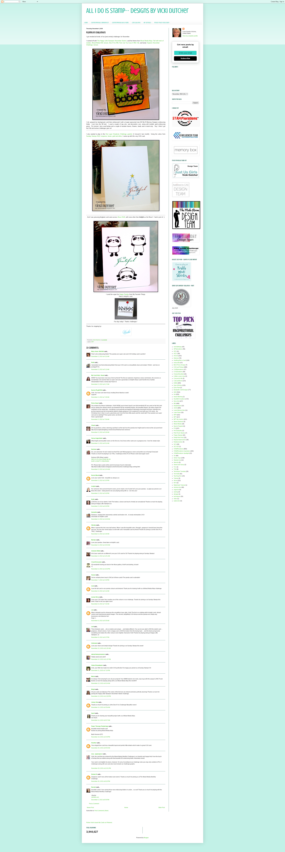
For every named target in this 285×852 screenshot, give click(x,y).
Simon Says (177, 458)
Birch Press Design (179, 365)
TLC (175, 467)
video (175, 498)
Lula (92, 586)
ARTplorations (178, 349)
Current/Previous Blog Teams (120, 22)
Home (86, 22)
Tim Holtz (176, 474)
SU (175, 455)
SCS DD (176, 446)
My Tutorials (147, 22)
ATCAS (176, 356)
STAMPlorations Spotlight (181, 453)
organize (176, 489)
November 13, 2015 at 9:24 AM (100, 683)
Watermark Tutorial (179, 485)
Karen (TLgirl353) (96, 390)
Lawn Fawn (177, 412)
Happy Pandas (124, 294)
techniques (177, 496)
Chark (93, 425)
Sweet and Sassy (179, 464)
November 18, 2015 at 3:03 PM (100, 737)
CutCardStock (178, 381)
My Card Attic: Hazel (97, 375)
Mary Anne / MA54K (97, 351)
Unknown (94, 643)
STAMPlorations (178, 449)
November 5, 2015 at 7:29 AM (100, 397)
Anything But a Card (180, 360)
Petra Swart (95, 403)
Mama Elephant (178, 421)
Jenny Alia (94, 702)
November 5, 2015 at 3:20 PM (100, 480)
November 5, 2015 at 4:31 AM (100, 356)
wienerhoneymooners (98, 654)
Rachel (93, 787)
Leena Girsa (95, 597)
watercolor (177, 501)
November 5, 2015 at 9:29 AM (100, 432)
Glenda (93, 525)
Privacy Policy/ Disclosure (161, 22)
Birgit (93, 689)
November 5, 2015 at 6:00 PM (100, 506)
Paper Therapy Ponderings (99, 726)
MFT (92, 341)
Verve (175, 480)
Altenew (176, 358)
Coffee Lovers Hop (179, 376)
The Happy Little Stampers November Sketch (111, 41)
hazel (93, 713)
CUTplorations (178, 371)
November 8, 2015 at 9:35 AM (100, 620)
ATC (175, 351)
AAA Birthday (178, 347)
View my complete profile (190, 36)
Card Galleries (136, 22)
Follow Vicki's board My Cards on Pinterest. (99, 822)
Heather (93, 743)
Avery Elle (177, 362)
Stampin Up (177, 460)
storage (176, 494)
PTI (175, 428)
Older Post (161, 807)
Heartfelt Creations (179, 399)
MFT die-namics (178, 419)
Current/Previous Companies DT (100, 22)
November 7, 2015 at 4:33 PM (100, 580)
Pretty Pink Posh (179, 437)
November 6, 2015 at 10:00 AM (100, 545)
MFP (175, 415)
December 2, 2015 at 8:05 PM (100, 800)
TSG (175, 469)
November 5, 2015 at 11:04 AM (100, 469)
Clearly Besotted (179, 374)
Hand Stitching (178, 396)
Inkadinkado (177, 405)
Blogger (146, 837)
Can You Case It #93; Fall (131, 43)
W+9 (175, 483)
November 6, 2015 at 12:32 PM (100, 569)
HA (175, 394)
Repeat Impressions (180, 440)
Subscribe (185, 58)
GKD (175, 392)
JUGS (175, 408)
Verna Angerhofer (97, 438)
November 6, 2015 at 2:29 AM (100, 534)
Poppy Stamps (178, 435)
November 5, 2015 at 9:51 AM (100, 443)
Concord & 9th (178, 378)
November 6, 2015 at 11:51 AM (100, 556)
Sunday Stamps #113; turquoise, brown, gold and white (104, 136)
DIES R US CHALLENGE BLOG (101, 459)
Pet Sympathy (178, 430)
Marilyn (93, 540)
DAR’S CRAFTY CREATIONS (100, 461)
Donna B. (94, 774)
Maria (93, 676)
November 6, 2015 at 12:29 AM (100, 519)
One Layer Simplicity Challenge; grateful (119, 134)
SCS (175, 444)
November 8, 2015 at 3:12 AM (100, 591)
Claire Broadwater (97, 665)
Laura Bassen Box (179, 410)
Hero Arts (176, 401)
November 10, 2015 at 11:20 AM (101, 648)
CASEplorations (178, 369)
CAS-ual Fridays (179, 367)
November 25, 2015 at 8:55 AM (100, 748)
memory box (177, 487)
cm (92, 610)
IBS (175, 403)
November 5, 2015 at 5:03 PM (100, 493)
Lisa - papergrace (96, 754)
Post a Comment (94, 803)
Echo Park (177, 387)
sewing (176, 492)
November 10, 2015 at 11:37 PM (101, 659)
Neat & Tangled (178, 426)
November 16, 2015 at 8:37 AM (100, 720)
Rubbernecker (178, 442)
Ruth (92, 362)
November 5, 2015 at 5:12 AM (100, 369)
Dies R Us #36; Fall (115, 43)
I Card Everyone (96, 562)
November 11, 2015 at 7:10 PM (100, 670)
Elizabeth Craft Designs (181, 390)
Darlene (94, 449)
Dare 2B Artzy (178, 385)
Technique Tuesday (180, 471)
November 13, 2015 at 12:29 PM (101, 696)
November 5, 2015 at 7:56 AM (100, 419)
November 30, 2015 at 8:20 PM (100, 781)
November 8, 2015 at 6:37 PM (100, 637)
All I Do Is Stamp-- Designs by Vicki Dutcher (137, 10)
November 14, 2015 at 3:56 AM (100, 707)
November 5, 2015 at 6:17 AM (100, 384)
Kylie (93, 499)
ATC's (175, 353)
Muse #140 (121, 217)
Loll (92, 626)
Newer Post (90, 807)
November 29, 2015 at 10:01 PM (101, 768)
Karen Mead (95, 475)
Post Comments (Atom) (101, 810)
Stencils (176, 462)
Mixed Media (177, 424)
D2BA (175, 383)
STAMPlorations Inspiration (182, 451)
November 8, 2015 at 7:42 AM (100, 604)
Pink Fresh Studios (179, 433)
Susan (93, 575)
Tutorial (176, 478)
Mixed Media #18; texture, (100, 43)
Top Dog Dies (178, 476)
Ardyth (93, 486)
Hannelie (94, 512)
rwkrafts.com (95, 797)
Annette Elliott (95, 551)
